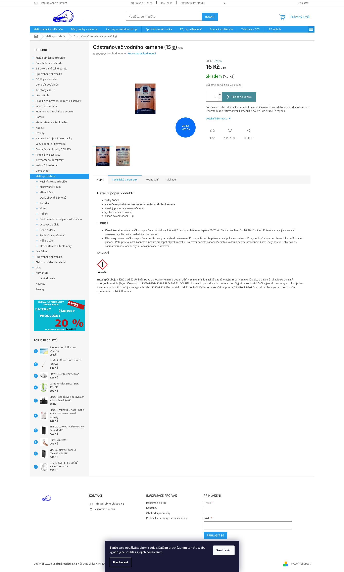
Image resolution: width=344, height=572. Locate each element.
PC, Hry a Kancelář (46, 79)
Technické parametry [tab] (125, 180)
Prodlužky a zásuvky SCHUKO (53, 149)
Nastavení (120, 562)
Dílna (38, 268)
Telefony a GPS (45, 90)
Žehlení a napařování (52, 235)
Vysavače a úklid (49, 225)
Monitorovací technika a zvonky (54, 112)
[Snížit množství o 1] (220, 99)
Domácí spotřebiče (47, 85)
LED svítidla (42, 96)
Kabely (40, 128)
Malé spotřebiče (45, 176)
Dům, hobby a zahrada (49, 63)
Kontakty (166, 3)
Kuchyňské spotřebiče (53, 182)
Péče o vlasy (47, 230)
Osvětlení (41, 252)
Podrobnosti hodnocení (142, 54)
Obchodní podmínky (193, 3)
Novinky (40, 284)
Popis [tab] (100, 180)
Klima (43, 209)
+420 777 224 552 (105, 510)
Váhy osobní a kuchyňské (51, 144)
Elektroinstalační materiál (51, 262)
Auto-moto (42, 273)
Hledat (210, 16)
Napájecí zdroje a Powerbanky (54, 139)
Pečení (44, 214)
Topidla (44, 203)
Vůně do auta (47, 278)
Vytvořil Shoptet (300, 564)
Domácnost (42, 171)
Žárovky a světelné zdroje (51, 69)
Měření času (47, 192)
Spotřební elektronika (49, 74)
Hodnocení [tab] (152, 180)
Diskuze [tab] (171, 180)
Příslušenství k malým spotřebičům (61, 219)
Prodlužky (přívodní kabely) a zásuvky (58, 101)
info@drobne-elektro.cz (109, 504)
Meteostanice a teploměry (52, 122)
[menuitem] (48, 29)
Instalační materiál (46, 165)
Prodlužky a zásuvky (48, 155)
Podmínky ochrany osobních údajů (166, 518)
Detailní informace (216, 119)
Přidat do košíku (242, 96)
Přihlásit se (215, 535)
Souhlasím (224, 550)
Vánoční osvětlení (46, 106)
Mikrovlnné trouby (50, 187)
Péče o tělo (47, 241)
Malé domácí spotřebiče (50, 58)
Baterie (40, 117)
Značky (40, 289)
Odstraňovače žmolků (53, 198)
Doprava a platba (141, 3)
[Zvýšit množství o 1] (220, 94)
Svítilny (40, 133)
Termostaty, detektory (50, 160)
